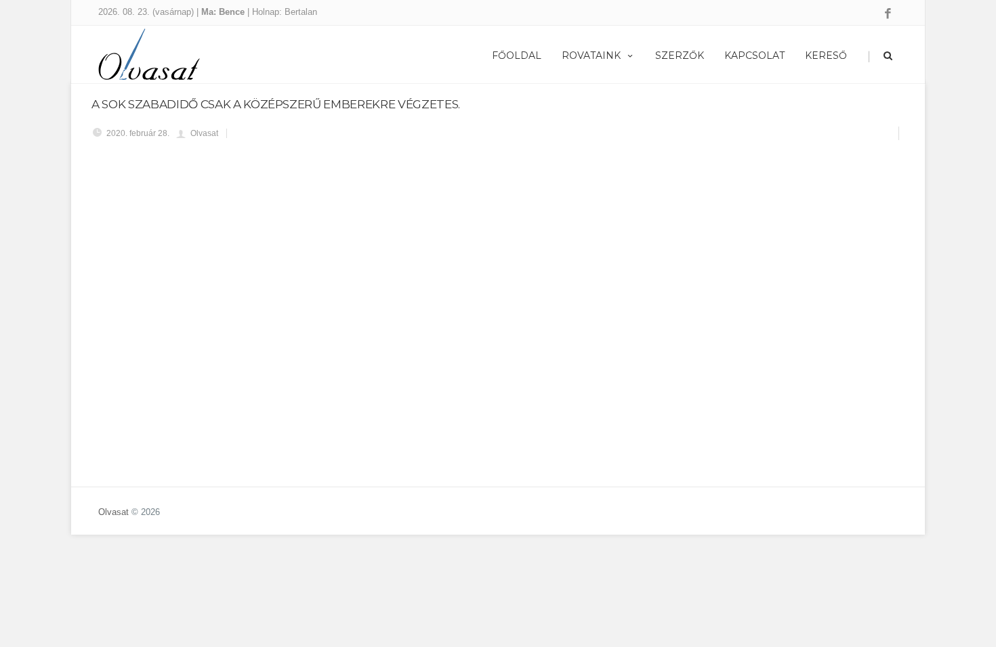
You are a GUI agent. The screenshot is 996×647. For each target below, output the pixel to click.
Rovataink (591, 55)
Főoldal (516, 55)
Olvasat (113, 512)
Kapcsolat (754, 55)
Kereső (826, 55)
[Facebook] (888, 14)
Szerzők (679, 55)
